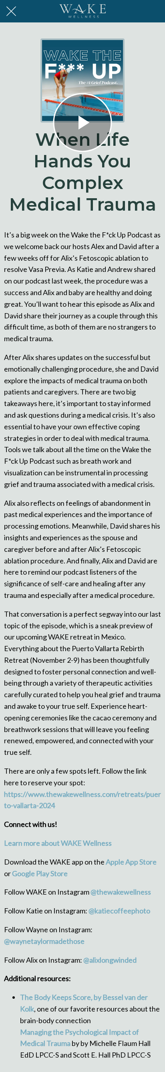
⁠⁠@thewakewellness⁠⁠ (120, 891)
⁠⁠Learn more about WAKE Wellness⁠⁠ (58, 843)
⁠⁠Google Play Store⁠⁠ (39, 873)
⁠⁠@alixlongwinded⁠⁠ (109, 959)
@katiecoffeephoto (119, 910)
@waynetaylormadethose (44, 941)
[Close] (11, 11)
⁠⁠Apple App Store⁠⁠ (131, 861)
